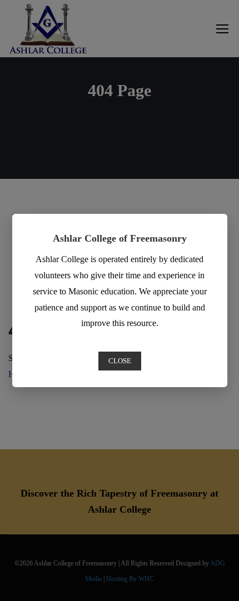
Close (119, 361)
